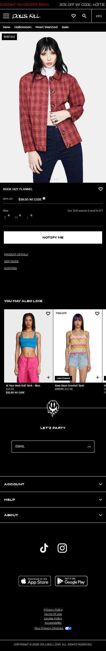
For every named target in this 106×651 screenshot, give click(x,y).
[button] (81, 5)
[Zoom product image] (53, 107)
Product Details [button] (16, 254)
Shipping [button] (10, 268)
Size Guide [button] (11, 261)
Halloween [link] (22, 27)
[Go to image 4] (57, 179)
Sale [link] (65, 27)
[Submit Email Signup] (89, 446)
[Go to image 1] (49, 179)
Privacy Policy (53, 610)
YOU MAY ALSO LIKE (23, 301)
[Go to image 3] (54, 179)
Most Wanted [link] (47, 27)
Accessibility (53, 623)
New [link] (6, 27)
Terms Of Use (53, 614)
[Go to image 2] (51, 179)
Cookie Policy (53, 618)
